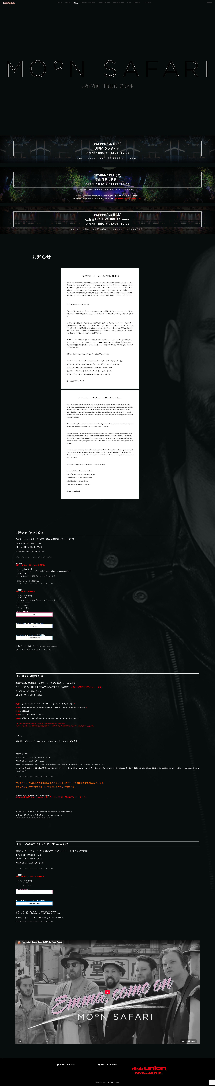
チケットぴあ (23, 605)
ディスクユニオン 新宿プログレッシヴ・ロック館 (36, 600)
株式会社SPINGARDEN (50, 912)
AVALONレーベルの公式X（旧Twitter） (89, 768)
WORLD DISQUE (24, 574)
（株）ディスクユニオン (30, 912)
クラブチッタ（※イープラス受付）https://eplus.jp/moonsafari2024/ (44, 571)
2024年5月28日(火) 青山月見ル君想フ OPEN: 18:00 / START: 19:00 (107, 179)
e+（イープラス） (24, 603)
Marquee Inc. (104, 1082)
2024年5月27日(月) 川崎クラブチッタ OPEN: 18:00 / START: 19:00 (107, 148)
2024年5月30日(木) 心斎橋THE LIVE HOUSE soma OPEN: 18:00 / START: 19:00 (107, 219)
